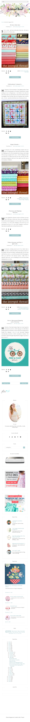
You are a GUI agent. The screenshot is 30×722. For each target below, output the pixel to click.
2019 (9, 644)
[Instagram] (15, 437)
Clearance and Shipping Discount (15, 211)
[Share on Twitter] (10, 71)
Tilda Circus (15, 633)
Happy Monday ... (15, 144)
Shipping (26, 199)
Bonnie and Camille (24, 70)
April (10, 671)
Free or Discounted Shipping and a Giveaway (15, 321)
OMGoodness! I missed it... (15, 84)
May (10, 669)
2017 (9, 647)
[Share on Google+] (8, 73)
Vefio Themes (21, 717)
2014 (9, 651)
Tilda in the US (14, 631)
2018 (9, 645)
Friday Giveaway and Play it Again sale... (15, 243)
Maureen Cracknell (21, 309)
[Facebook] (9, 437)
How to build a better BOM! (15, 615)
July (10, 667)
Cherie (23, 197)
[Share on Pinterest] (8, 71)
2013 (9, 676)
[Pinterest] (18, 437)
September (11, 656)
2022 (9, 642)
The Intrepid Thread (15, 9)
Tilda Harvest (11, 633)
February (11, 673)
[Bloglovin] (20, 437)
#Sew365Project (13, 606)
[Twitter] (12, 437)
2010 (9, 680)
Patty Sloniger (22, 199)
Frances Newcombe (24, 198)
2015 (9, 649)
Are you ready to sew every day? (16, 596)
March (10, 672)
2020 (9, 643)
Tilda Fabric (17, 632)
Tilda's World (19, 633)
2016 (9, 648)
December (11, 652)
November (11, 653)
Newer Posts (5, 383)
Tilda (13, 632)
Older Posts (24, 383)
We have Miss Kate (15, 25)
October (11, 654)
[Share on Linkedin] (6, 73)
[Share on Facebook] (6, 71)
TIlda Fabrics (10, 632)
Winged (26, 309)
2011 (9, 678)
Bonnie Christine (23, 307)
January (10, 675)
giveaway (8, 631)
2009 (9, 681)
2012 (9, 677)
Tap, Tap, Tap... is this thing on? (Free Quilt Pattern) (13, 586)
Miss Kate (26, 71)
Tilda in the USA (22, 632)
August (10, 657)
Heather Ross (25, 308)
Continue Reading (14, 77)
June (10, 668)
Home (3, 22)
